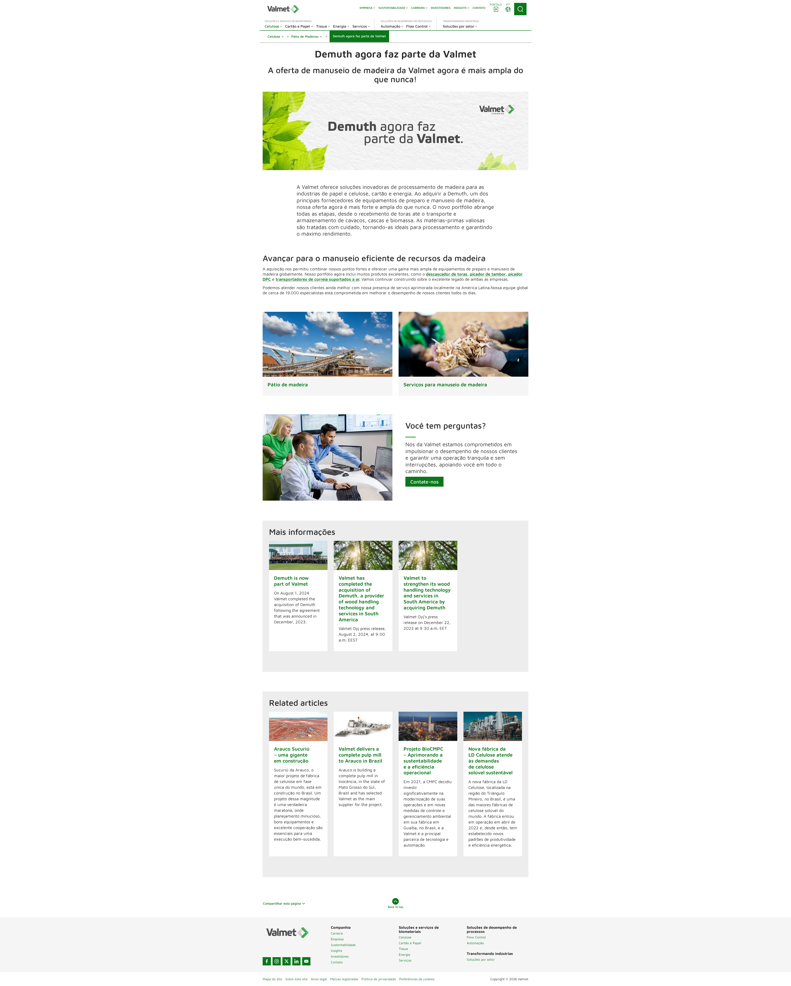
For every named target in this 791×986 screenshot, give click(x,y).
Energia (404, 954)
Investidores (340, 956)
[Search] (520, 9)
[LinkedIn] (296, 961)
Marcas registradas (344, 979)
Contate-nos (424, 482)
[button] (275, 36)
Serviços (405, 960)
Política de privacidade (379, 979)
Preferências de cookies (416, 979)
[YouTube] (306, 961)
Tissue (403, 949)
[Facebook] (267, 961)
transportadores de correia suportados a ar (317, 279)
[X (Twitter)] (286, 961)
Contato (337, 962)
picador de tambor (488, 274)
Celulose (405, 937)
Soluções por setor (481, 959)
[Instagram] (277, 961)
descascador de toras (446, 274)
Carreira (337, 933)
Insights (336, 950)
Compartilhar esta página (282, 903)
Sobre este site (296, 979)
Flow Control (476, 937)
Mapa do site (272, 979)
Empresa (337, 939)
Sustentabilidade (343, 945)
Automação (475, 943)
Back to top (395, 907)
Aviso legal (319, 979)
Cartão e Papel (410, 943)
